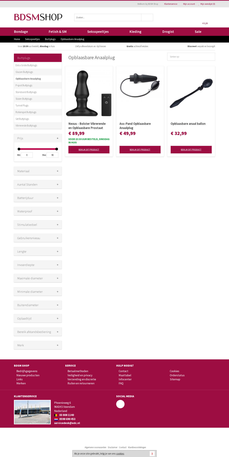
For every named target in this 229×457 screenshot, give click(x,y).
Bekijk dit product (89, 149)
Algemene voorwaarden (95, 447)
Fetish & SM (58, 31)
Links (19, 379)
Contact (123, 371)
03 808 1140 (66, 415)
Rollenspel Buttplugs (26, 112)
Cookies (174, 371)
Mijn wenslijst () (207, 4)
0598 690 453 (67, 419)
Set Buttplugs (22, 118)
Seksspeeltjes (98, 31)
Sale (198, 31)
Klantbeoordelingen (137, 447)
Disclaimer (112, 447)
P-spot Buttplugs (24, 85)
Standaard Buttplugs (26, 92)
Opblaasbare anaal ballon (188, 124)
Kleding (135, 31)
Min (18, 155)
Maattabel (125, 375)
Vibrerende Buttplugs (26, 125)
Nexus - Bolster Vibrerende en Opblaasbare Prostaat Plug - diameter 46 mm (87, 126)
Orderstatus (177, 375)
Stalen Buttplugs (24, 98)
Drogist (168, 31)
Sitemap (175, 379)
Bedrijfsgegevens (26, 371)
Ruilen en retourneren (81, 383)
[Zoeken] (147, 17)
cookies (120, 453)
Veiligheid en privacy (80, 375)
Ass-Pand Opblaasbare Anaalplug (135, 126)
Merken (21, 383)
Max (44, 155)
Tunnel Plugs (22, 105)
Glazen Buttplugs (24, 72)
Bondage (21, 31)
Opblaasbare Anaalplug (28, 78)
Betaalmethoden (78, 371)
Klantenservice (170, 4)
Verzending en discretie (82, 379)
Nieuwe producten (27, 375)
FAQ (121, 383)
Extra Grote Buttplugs (26, 65)
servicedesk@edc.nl (67, 423)
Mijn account (189, 4)
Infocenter (125, 379)
